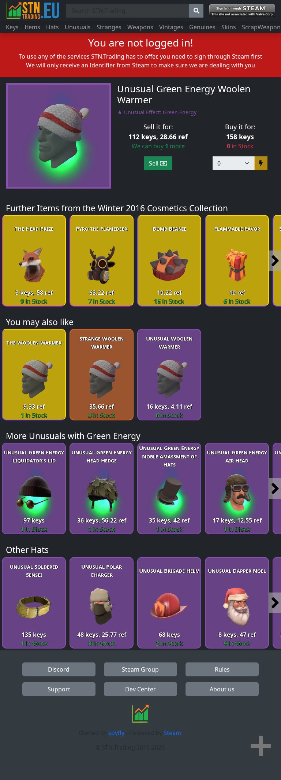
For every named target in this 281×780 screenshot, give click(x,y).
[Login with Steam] (242, 10)
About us (222, 689)
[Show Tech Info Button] (261, 746)
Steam (172, 733)
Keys (12, 27)
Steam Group (140, 669)
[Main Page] (33, 10)
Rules (222, 669)
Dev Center (140, 689)
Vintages (171, 27)
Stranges (109, 27)
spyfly (116, 733)
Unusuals (78, 27)
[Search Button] (196, 11)
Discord (59, 669)
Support (59, 689)
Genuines (202, 27)
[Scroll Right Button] (275, 261)
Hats (52, 27)
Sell (154, 163)
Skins (228, 27)
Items (32, 27)
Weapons (140, 27)
